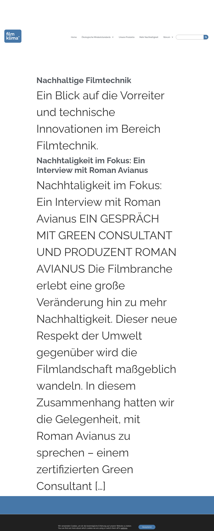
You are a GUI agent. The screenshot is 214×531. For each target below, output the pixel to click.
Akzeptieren (147, 527)
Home (74, 37)
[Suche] (206, 37)
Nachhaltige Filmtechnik (83, 80)
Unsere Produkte (126, 37)
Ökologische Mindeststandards (96, 37)
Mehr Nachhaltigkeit (148, 37)
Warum (166, 37)
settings (124, 528)
